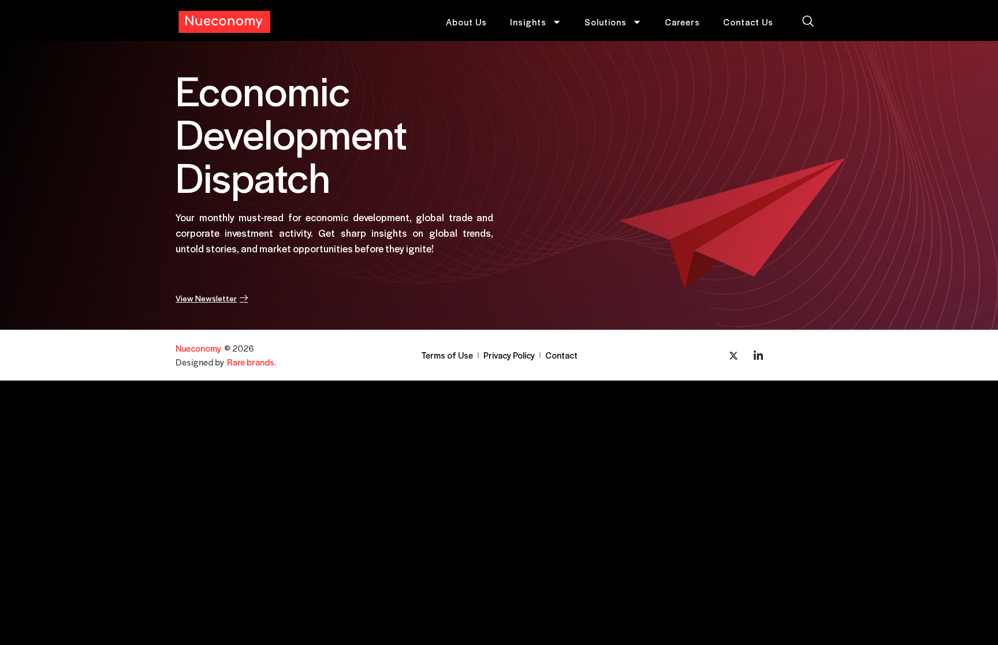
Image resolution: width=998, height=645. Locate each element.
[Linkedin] (758, 355)
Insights (528, 22)
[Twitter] (733, 355)
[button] (808, 22)
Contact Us (748, 22)
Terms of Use (447, 355)
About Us (466, 22)
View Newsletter (206, 297)
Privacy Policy (509, 355)
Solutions (605, 22)
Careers (682, 22)
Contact (561, 355)
